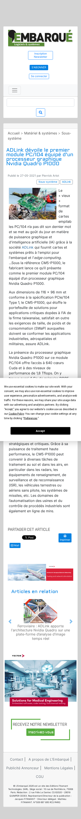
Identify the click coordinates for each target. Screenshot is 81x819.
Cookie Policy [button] (16, 413)
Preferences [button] (30, 418)
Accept (40, 430)
